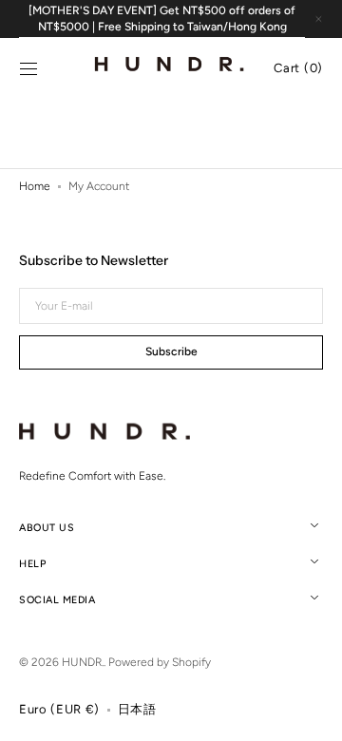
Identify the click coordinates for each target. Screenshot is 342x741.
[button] (28, 69)
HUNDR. (83, 662)
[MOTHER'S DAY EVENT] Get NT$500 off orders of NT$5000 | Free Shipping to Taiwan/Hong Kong (161, 18)
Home (34, 186)
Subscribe (171, 351)
